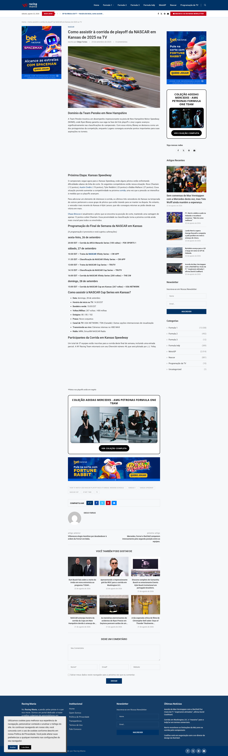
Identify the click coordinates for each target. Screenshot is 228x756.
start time (87, 492)
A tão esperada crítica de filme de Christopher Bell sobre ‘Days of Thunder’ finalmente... (146, 620)
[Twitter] (161, 14)
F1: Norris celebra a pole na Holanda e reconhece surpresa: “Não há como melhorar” (195, 216)
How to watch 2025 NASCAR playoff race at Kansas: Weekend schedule (97, 488)
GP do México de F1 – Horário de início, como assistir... (83, 14)
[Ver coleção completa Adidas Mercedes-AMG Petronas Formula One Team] (114, 425)
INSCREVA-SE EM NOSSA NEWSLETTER (189, 14)
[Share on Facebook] (96, 503)
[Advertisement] (114, 153)
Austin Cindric (86, 187)
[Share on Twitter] (102, 503)
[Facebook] (158, 14)
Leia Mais (25, 747)
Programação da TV (189, 5)
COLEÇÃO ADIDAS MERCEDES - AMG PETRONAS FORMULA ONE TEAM (114, 401)
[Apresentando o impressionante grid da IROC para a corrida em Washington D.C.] (113, 566)
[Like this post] (90, 503)
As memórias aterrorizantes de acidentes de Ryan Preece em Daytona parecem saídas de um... (114, 620)
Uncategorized (187, 369)
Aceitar (13, 747)
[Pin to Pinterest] (108, 503)
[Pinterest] (165, 14)
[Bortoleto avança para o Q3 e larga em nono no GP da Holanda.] (174, 252)
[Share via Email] (114, 503)
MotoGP (162, 5)
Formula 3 (135, 5)
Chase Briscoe (74, 214)
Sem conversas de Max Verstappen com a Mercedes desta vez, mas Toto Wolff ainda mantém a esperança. (186, 199)
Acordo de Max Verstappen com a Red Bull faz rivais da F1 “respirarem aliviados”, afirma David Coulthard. (195, 268)
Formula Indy (149, 5)
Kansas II (132, 488)
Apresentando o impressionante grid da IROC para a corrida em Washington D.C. (114, 582)
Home (96, 5)
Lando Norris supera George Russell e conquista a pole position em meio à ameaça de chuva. (195, 234)
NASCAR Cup (74, 492)
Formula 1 (107, 5)
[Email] (168, 14)
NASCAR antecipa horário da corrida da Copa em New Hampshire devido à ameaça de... (82, 620)
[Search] (205, 5)
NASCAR (92, 254)
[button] (57, 14)
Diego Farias (82, 42)
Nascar (173, 5)
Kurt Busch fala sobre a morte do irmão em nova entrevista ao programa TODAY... (82, 582)
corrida (122, 190)
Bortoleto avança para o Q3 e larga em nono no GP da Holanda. (195, 250)
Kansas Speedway (146, 488)
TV (97, 492)
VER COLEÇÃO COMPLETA (114, 448)
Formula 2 (122, 5)
